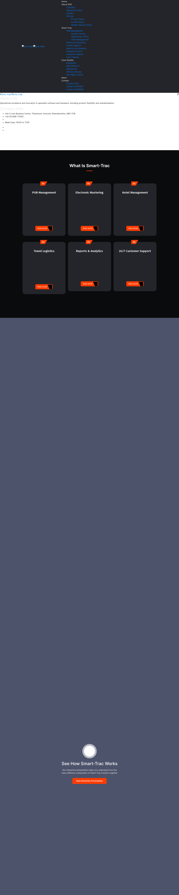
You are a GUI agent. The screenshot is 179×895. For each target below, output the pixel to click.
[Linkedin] (5, 127)
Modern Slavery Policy (81, 25)
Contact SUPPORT (74, 86)
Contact (65, 80)
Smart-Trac (66, 28)
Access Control (78, 33)
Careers (70, 13)
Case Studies (67, 60)
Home (64, 1)
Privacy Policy (77, 19)
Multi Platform (72, 66)
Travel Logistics (73, 45)
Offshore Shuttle (73, 72)
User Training (72, 57)
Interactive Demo (74, 10)
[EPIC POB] (27, 46)
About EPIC (66, 4)
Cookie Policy (77, 22)
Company (70, 7)
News (64, 77)
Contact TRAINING (75, 89)
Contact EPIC (72, 83)
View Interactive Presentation (89, 781)
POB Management (74, 31)
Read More (42, 228)
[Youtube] (5, 130)
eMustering (71, 69)
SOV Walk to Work (74, 75)
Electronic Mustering (75, 42)
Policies (69, 16)
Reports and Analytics (76, 48)
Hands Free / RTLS (79, 36)
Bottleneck (71, 63)
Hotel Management (80, 39)
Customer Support (75, 54)
